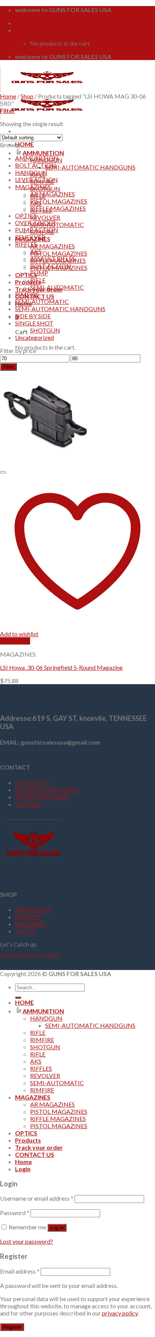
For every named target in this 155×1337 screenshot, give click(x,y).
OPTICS (26, 274)
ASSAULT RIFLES (52, 258)
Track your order (39, 1147)
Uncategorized (34, 337)
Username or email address (36, 1198)
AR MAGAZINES (52, 246)
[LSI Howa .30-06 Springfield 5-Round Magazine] (47, 462)
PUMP (39, 272)
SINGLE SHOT (34, 323)
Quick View (15, 641)
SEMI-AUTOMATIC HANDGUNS (90, 167)
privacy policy (120, 1313)
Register (12, 1327)
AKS (35, 251)
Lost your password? (26, 1241)
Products (28, 281)
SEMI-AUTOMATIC (57, 224)
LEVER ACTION (36, 179)
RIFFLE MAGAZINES (58, 208)
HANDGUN (31, 172)
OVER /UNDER (35, 222)
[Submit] (18, 997)
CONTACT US (32, 783)
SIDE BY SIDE (33, 315)
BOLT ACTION (35, 165)
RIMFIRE (27, 294)
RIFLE (38, 280)
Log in (57, 1228)
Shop (27, 96)
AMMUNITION (43, 152)
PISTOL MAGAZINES (58, 253)
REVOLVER (45, 217)
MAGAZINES (33, 186)
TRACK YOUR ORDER (42, 797)
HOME (24, 144)
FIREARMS (28, 917)
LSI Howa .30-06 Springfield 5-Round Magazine (61, 667)
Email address (20, 1271)
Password (14, 1212)
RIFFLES (26, 244)
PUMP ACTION (36, 229)
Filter (8, 367)
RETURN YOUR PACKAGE (47, 790)
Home (8, 96)
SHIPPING (28, 804)
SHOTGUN (45, 330)
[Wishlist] (3, 472)
